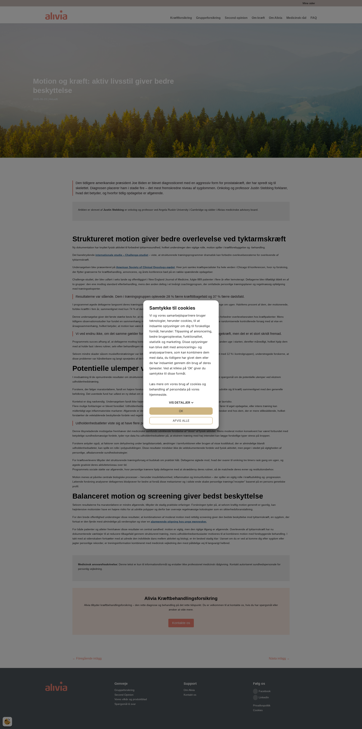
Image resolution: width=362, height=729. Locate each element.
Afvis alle (181, 420)
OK (181, 411)
